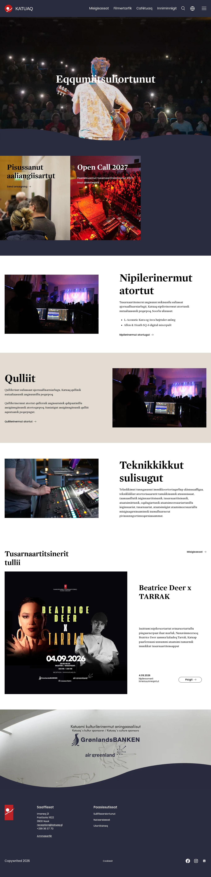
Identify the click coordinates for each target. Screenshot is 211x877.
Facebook (188, 861)
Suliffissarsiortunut (104, 814)
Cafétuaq (144, 8)
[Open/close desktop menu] (204, 8)
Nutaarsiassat (101, 820)
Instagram (196, 861)
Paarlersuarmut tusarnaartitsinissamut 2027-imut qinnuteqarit (106, 180)
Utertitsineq (100, 826)
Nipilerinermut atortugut (134, 335)
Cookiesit (108, 860)
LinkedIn (204, 861)
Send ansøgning (17, 186)
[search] (183, 8)
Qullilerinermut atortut (19, 421)
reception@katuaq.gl (50, 825)
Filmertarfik (123, 8)
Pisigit (189, 679)
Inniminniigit (167, 8)
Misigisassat (99, 8)
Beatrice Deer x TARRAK (165, 592)
